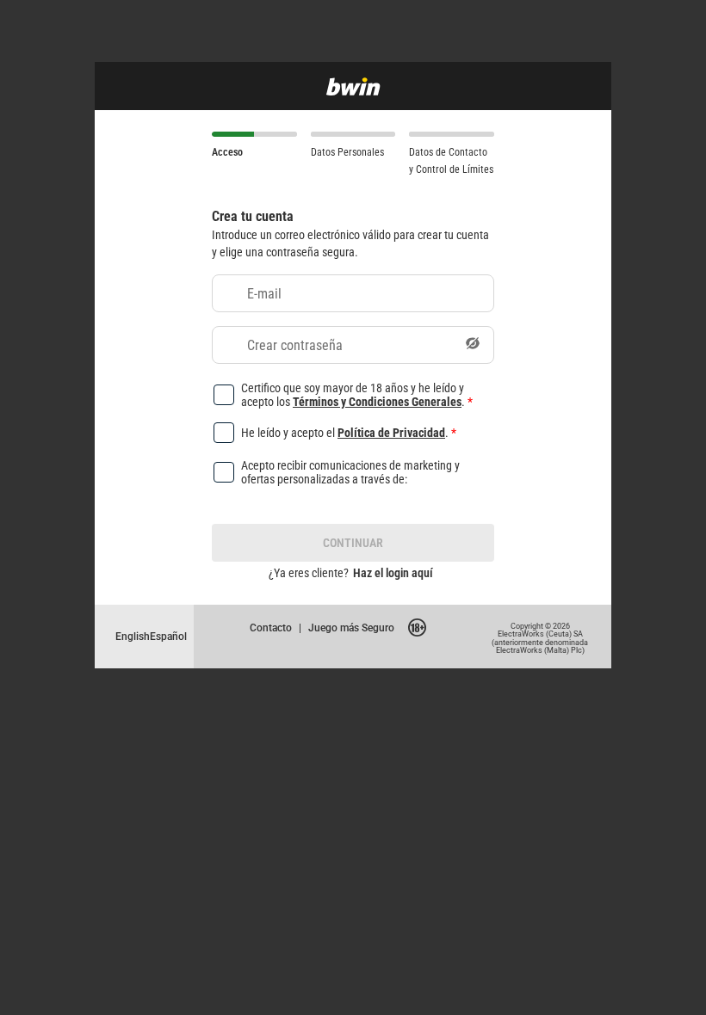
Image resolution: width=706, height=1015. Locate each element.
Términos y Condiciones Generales (377, 401)
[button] (473, 345)
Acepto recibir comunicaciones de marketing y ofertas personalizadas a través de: (350, 472)
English (132, 636)
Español (168, 636)
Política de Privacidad (391, 432)
